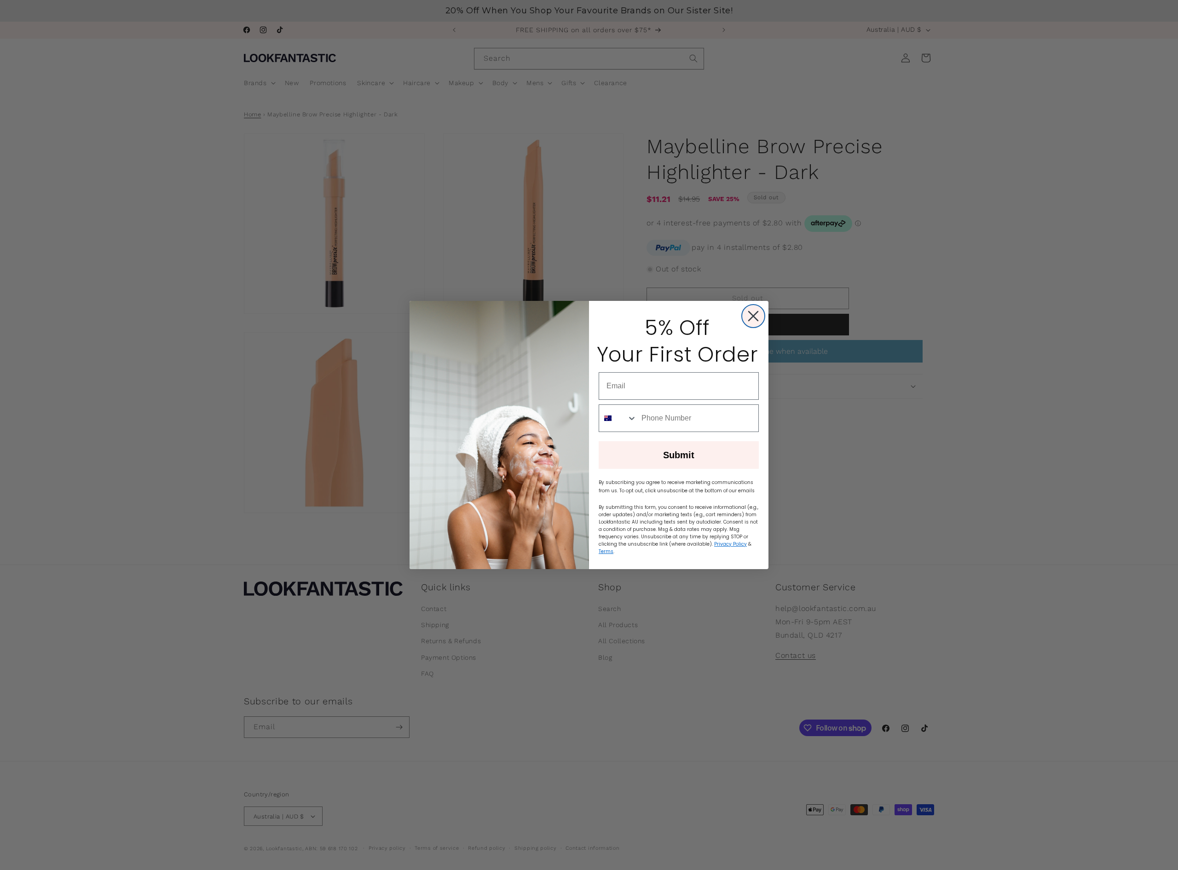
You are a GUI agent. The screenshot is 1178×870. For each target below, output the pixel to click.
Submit (678, 455)
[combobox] (618, 418)
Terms (606, 551)
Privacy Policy (730, 544)
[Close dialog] (753, 316)
